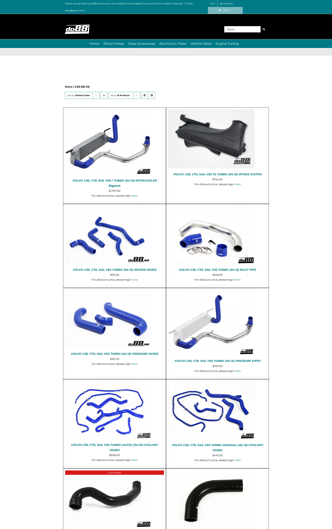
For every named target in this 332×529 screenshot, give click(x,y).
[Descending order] (103, 95)
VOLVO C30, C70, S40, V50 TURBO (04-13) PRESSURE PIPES (217, 361)
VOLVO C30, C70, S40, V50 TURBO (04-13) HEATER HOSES (114, 269)
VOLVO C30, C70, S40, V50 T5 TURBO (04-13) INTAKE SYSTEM (217, 174)
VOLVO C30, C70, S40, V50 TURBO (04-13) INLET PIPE (217, 269)
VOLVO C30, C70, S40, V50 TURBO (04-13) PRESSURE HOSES (114, 353)
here (135, 195)
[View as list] (151, 95)
